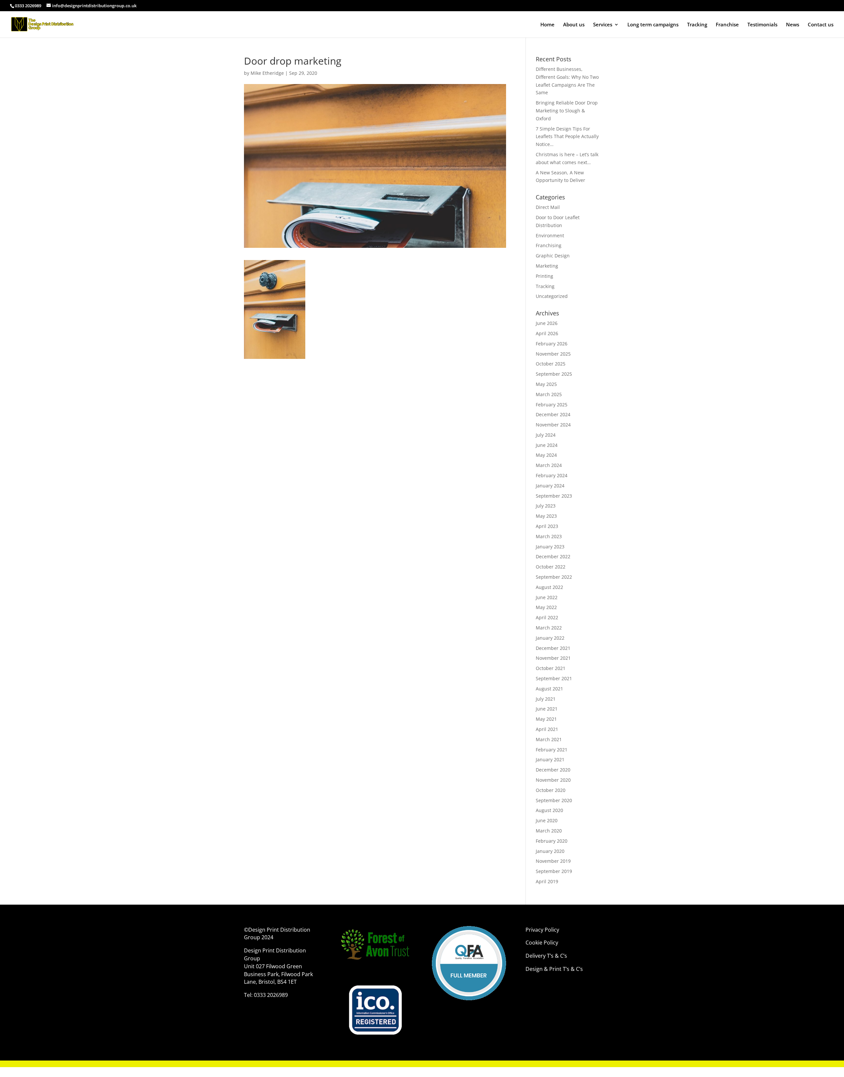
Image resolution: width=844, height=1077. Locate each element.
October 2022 (550, 567)
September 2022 (554, 577)
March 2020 (549, 831)
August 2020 (549, 810)
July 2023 (546, 506)
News (792, 25)
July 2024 (546, 435)
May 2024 (546, 455)
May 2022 (546, 607)
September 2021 (554, 678)
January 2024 (550, 485)
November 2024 (553, 425)
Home (547, 25)
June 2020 (547, 820)
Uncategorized (552, 296)
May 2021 (546, 719)
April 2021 (547, 729)
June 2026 (547, 323)
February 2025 (551, 404)
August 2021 (549, 688)
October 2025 (550, 364)
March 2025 (549, 394)
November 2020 (553, 780)
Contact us (820, 25)
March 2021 (549, 739)
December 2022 (553, 556)
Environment (550, 235)
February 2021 (551, 749)
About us (574, 25)
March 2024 (549, 465)
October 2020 (550, 790)
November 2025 (553, 354)
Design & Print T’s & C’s (554, 969)
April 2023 (547, 526)
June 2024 (547, 445)
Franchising (548, 245)
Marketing (547, 266)
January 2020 (550, 851)
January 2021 (550, 759)
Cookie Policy (542, 942)
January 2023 (550, 546)
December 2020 (553, 770)
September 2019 (554, 871)
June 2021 (547, 709)
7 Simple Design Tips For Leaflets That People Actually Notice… (567, 137)
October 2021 (550, 668)
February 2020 (551, 841)
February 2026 (551, 343)
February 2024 (551, 475)
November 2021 (553, 658)
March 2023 (549, 536)
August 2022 (549, 587)
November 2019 (553, 861)
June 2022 (547, 597)
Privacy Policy (542, 929)
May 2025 (546, 384)
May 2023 (546, 516)
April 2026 (547, 333)
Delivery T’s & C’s (547, 955)
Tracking (697, 25)
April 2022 (547, 617)
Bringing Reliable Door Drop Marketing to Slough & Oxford (567, 111)
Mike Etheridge (267, 73)
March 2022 (549, 628)
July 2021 (546, 699)
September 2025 (554, 374)
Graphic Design (553, 255)
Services (602, 25)
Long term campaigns (652, 25)
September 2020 (554, 800)
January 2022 (550, 638)
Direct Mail (548, 207)
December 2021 (553, 648)
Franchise (727, 25)
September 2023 (554, 496)
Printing (544, 276)
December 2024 (553, 414)
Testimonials (762, 25)
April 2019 (547, 881)
